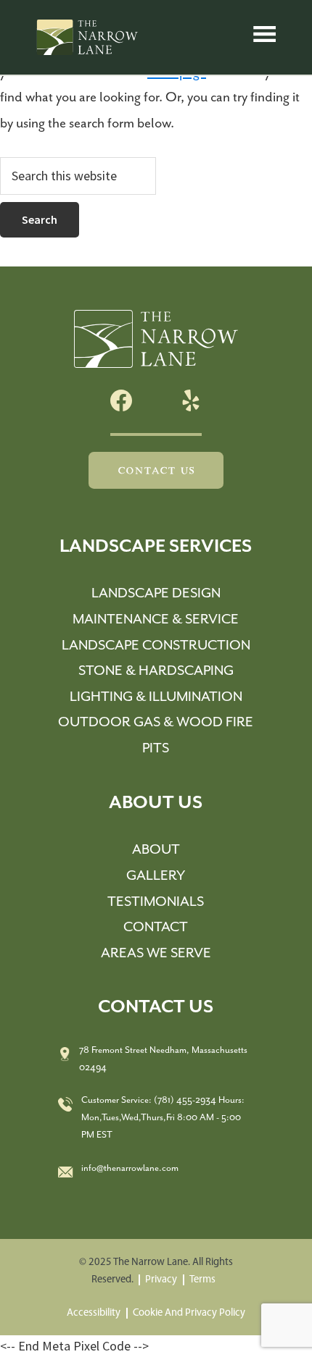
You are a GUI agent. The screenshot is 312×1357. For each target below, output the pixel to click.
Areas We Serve (156, 953)
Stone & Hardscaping (156, 670)
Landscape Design (156, 593)
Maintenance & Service (156, 619)
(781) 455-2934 (185, 1100)
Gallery (155, 875)
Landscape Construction (156, 645)
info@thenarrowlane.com (129, 1168)
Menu (266, 36)
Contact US (156, 470)
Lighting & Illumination (156, 697)
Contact (155, 927)
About (156, 849)
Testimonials (155, 901)
